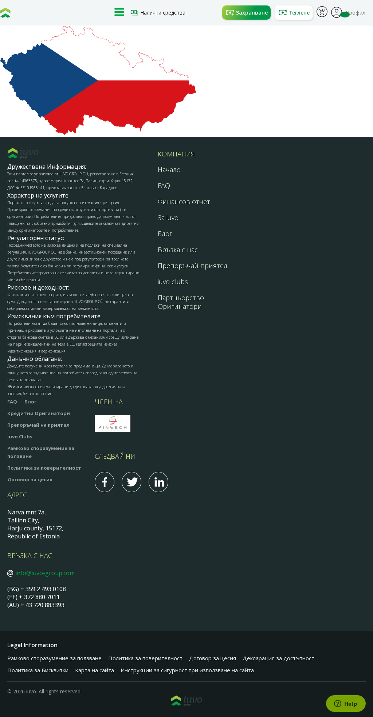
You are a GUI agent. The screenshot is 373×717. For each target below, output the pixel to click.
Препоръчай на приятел (38, 425)
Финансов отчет (184, 201)
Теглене (299, 12)
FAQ (164, 185)
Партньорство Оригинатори (181, 302)
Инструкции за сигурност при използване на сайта (187, 670)
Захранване (252, 12)
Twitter (131, 482)
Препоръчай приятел (192, 265)
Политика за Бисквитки (37, 670)
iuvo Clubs (19, 436)
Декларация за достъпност (278, 658)
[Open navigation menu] (119, 13)
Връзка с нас (178, 249)
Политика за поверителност (44, 468)
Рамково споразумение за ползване (54, 658)
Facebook (104, 482)
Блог (165, 233)
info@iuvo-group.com (45, 573)
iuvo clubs (173, 281)
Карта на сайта (94, 670)
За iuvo (168, 217)
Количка (322, 12)
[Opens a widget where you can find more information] (346, 704)
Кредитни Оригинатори (38, 413)
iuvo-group (5, 14)
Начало (169, 169)
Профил (336, 11)
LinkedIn (158, 482)
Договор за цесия (29, 479)
